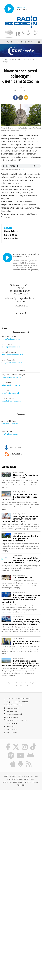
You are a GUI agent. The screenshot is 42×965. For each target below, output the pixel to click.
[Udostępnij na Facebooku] (15, 97)
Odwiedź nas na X (15, 41)
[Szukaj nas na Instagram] (25, 744)
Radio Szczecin (9, 59)
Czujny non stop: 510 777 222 (17, 702)
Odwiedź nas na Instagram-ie (18, 41)
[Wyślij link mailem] (26, 97)
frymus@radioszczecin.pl (11, 339)
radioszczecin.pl (12, 711)
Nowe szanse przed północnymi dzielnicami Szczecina (20, 76)
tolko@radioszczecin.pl (10, 393)
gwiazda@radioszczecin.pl (11, 377)
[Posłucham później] (22, 169)
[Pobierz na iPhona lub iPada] (13, 761)
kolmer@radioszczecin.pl (11, 385)
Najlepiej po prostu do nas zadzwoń (8, 41)
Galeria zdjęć (10, 234)
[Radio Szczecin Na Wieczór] (21, 50)
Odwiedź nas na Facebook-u (11, 41)
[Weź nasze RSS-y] (28, 761)
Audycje (5, 62)
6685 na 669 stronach (21, 686)
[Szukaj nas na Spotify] (11, 752)
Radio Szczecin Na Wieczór (26, 59)
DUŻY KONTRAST (12, 733)
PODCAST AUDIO (16, 447)
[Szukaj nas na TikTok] (33, 744)
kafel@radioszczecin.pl (10, 424)
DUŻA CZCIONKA (12, 729)
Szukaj (32, 41)
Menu (38, 41)
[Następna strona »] (33, 683)
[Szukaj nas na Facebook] (8, 744)
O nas (4, 328)
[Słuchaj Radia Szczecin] (9, 8)
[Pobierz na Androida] (31, 752)
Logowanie (10, 726)
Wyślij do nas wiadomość (29, 41)
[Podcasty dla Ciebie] (20, 761)
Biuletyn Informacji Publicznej (16, 720)
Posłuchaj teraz (12, 723)
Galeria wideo (11, 238)
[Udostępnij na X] (20, 97)
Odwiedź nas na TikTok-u (22, 41)
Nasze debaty (11, 231)
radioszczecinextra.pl (14, 714)
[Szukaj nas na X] (16, 744)
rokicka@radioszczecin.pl (11, 347)
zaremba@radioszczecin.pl (11, 401)
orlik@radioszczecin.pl (10, 434)
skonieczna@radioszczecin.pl (12, 355)
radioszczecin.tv (12, 717)
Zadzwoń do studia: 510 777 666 (18, 699)
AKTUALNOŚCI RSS (16, 454)
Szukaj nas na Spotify (25, 41)
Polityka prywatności (16, 782)
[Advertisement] (21, 814)
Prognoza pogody (12, 708)
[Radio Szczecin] (21, 21)
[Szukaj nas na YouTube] (20, 752)
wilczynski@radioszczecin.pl (12, 362)
